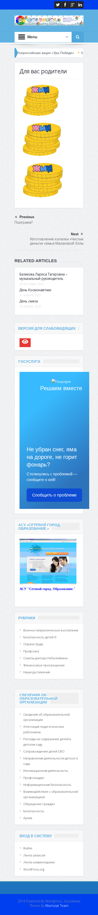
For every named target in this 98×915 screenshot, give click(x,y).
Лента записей (34, 855)
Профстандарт (33, 778)
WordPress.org (33, 869)
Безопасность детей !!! (39, 637)
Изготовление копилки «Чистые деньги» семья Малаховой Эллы (56, 241)
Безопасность (33, 811)
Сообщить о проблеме (54, 495)
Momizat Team (57, 905)
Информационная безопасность (47, 784)
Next (74, 234)
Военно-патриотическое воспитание (50, 630)
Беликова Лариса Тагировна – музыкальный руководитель (43, 276)
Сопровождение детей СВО (43, 751)
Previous (27, 217)
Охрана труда (33, 644)
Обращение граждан (39, 804)
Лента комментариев (39, 862)
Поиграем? (24, 222)
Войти (27, 848)
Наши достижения (36, 672)
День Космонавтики (35, 290)
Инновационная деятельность (45, 770)
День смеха (29, 301)
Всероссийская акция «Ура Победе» (30, 53)
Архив (27, 818)
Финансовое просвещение (44, 665)
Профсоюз (31, 651)
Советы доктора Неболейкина (45, 658)
